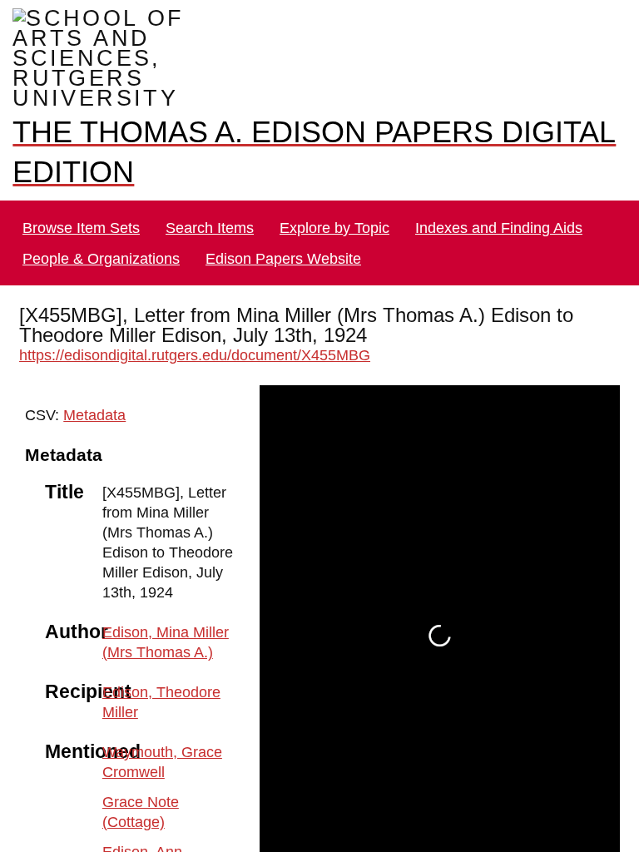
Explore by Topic (334, 207)
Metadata (89, 395)
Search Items (210, 207)
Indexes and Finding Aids (495, 207)
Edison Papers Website (277, 238)
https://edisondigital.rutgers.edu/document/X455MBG (193, 335)
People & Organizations (99, 238)
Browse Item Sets (81, 207)
